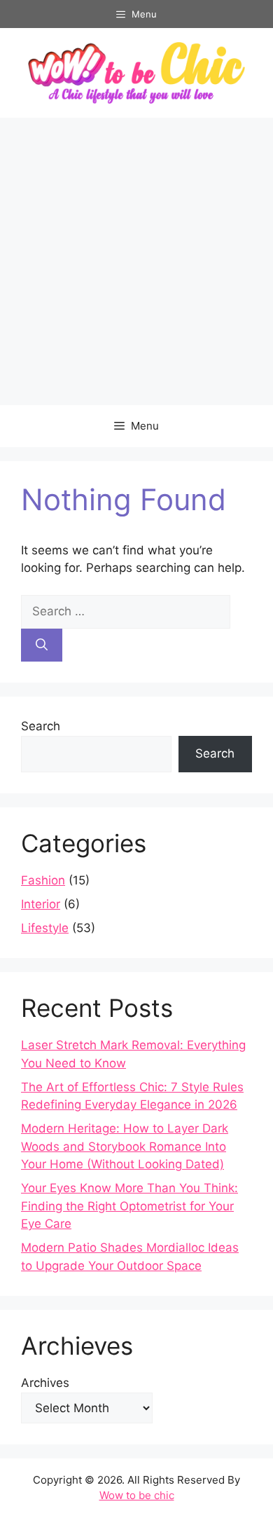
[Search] (41, 645)
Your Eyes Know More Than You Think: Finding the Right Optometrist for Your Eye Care (129, 1206)
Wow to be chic (136, 1495)
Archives (45, 1383)
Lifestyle (45, 928)
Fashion (43, 880)
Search (40, 726)
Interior (40, 904)
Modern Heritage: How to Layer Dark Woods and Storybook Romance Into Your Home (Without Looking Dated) (124, 1146)
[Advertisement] (136, 261)
